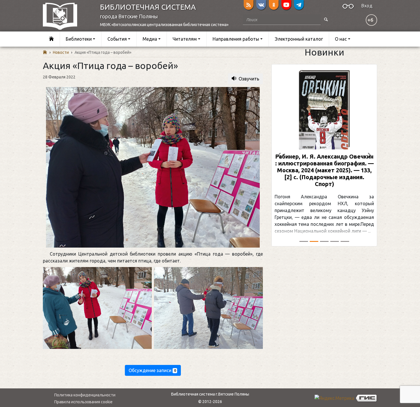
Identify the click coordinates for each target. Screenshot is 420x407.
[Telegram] (298, 5)
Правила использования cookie (83, 402)
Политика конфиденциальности (84, 395)
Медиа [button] (150, 39)
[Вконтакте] (261, 5)
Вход (367, 5)
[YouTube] (286, 5)
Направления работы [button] (236, 39)
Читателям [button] (185, 39)
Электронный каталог (299, 39)
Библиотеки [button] (79, 39)
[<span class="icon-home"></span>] (51, 39)
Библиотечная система (148, 7)
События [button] (117, 39)
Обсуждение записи (152, 370)
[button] (279, 155)
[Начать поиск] (326, 19)
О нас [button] (341, 39)
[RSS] (248, 5)
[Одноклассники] (274, 5)
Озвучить (249, 78)
